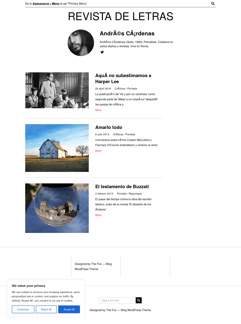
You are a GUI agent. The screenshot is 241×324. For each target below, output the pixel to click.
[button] (139, 300)
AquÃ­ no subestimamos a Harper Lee (123, 78)
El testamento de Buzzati (122, 186)
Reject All (46, 309)
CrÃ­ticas (120, 88)
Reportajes (135, 193)
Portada (132, 88)
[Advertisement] (192, 127)
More (98, 110)
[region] (46, 298)
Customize (23, 309)
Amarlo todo (108, 127)
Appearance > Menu (46, 3)
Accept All (69, 309)
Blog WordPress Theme (136, 310)
